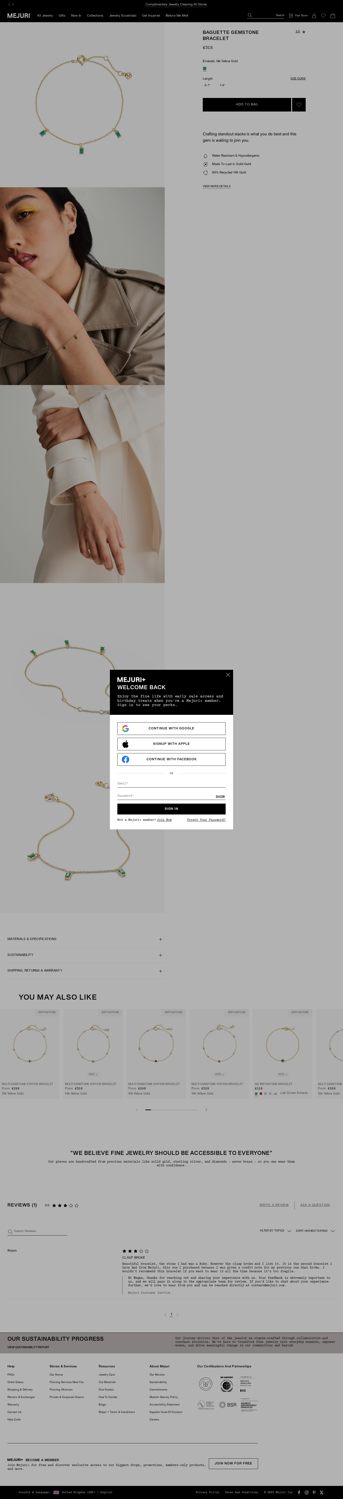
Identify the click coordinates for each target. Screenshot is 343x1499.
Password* (125, 795)
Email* (122, 783)
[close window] (228, 675)
